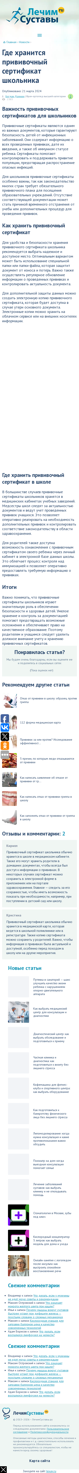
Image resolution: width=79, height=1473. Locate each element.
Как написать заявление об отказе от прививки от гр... (44, 779)
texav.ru (51, 1471)
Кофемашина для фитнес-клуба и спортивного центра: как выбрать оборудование (51, 1088)
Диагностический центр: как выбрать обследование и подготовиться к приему (51, 1037)
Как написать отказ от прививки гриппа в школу (46, 798)
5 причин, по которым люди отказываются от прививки (47, 760)
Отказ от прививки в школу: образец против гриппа (48, 700)
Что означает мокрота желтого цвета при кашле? (35, 1304)
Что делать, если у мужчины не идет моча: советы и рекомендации (38, 1297)
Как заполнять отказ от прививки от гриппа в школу (47, 817)
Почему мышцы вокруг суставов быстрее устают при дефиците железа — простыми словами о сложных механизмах (38, 1313)
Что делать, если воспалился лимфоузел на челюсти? (34, 1333)
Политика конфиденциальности (49, 1431)
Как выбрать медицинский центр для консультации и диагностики (50, 1012)
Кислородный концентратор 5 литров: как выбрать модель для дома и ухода (51, 1240)
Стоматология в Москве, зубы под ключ (52, 1215)
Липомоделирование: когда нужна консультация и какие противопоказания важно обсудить (51, 1139)
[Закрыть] (3, 1469)
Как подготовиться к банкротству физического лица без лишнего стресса (50, 1113)
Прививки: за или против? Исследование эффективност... (46, 741)
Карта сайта (39, 1460)
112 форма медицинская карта (40, 722)
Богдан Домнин (14, 96)
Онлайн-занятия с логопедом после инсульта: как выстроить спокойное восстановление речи (52, 1265)
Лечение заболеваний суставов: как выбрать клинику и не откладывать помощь (49, 1189)
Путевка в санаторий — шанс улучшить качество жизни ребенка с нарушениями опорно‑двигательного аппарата (51, 987)
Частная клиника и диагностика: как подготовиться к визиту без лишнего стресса (50, 1062)
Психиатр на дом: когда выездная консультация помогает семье (48, 1164)
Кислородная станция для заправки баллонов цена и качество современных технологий (36, 1324)
